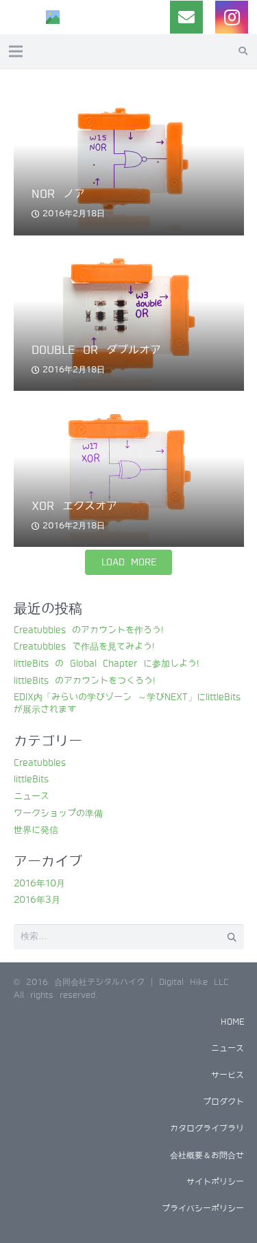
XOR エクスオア (74, 506)
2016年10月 (39, 883)
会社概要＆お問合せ (207, 1155)
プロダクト (223, 1102)
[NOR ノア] (129, 90)
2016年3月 (37, 900)
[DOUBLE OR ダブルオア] (129, 245)
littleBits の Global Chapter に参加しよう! (106, 663)
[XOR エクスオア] (129, 401)
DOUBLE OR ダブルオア (96, 350)
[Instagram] (231, 17)
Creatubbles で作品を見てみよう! (84, 646)
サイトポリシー (215, 1182)
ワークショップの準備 (58, 813)
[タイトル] (53, 17)
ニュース (31, 796)
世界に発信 (36, 830)
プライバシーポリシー (203, 1209)
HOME (232, 1022)
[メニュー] (16, 51)
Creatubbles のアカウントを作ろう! (88, 630)
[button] (243, 51)
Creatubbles (40, 763)
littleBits (31, 779)
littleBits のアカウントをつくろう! (84, 681)
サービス (227, 1075)
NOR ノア (58, 194)
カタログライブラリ (207, 1128)
